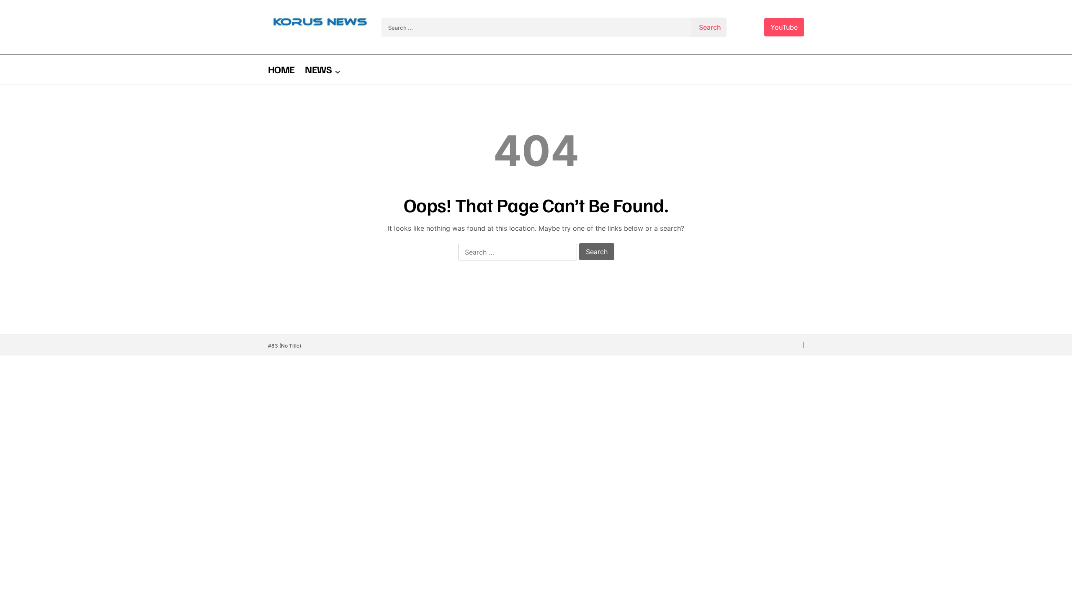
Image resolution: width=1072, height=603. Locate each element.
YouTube (784, 27)
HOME (281, 69)
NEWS (318, 69)
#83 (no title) (284, 346)
